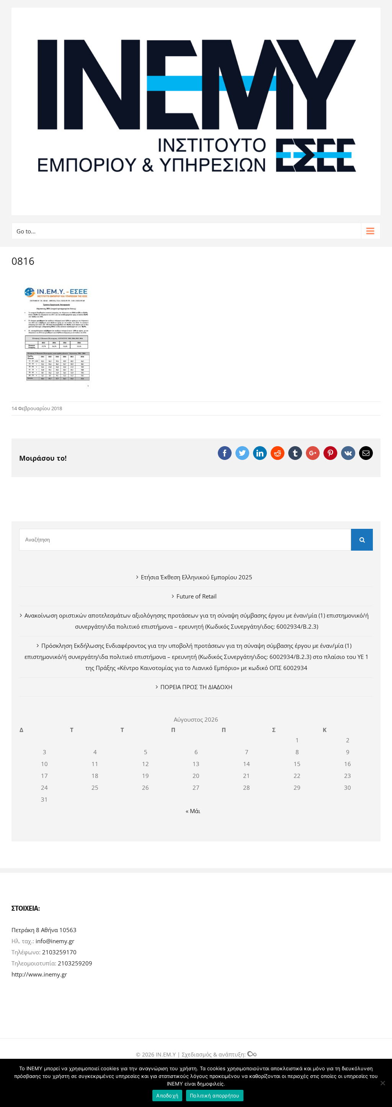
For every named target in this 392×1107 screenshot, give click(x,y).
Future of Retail (196, 596)
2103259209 (75, 963)
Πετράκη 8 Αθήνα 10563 (44, 930)
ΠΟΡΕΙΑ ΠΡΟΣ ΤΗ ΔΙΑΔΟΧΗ (196, 687)
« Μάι (193, 811)
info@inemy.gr (55, 941)
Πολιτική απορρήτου (215, 1095)
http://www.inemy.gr (39, 974)
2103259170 (59, 952)
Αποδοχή (167, 1095)
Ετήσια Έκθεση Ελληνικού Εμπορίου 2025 (196, 577)
